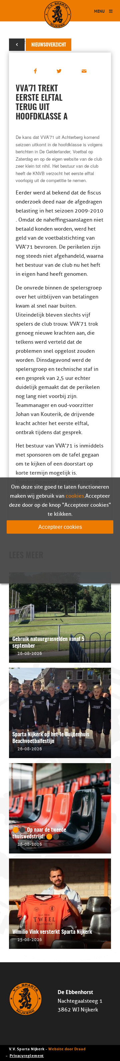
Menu (99, 11)
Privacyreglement (27, 1055)
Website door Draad (67, 1048)
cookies (75, 496)
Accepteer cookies (60, 527)
